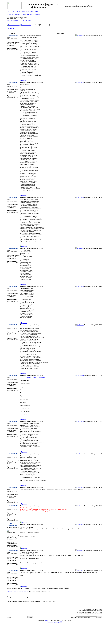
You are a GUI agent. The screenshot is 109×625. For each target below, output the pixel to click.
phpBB (47, 620)
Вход (36, 11)
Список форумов (12, 14)
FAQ (8, 11)
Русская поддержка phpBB (54, 622)
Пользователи (21, 11)
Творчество (21, 14)
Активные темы (26, 20)
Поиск (13, 11)
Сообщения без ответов (14, 20)
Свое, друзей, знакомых (33, 14)
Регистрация (29, 11)
